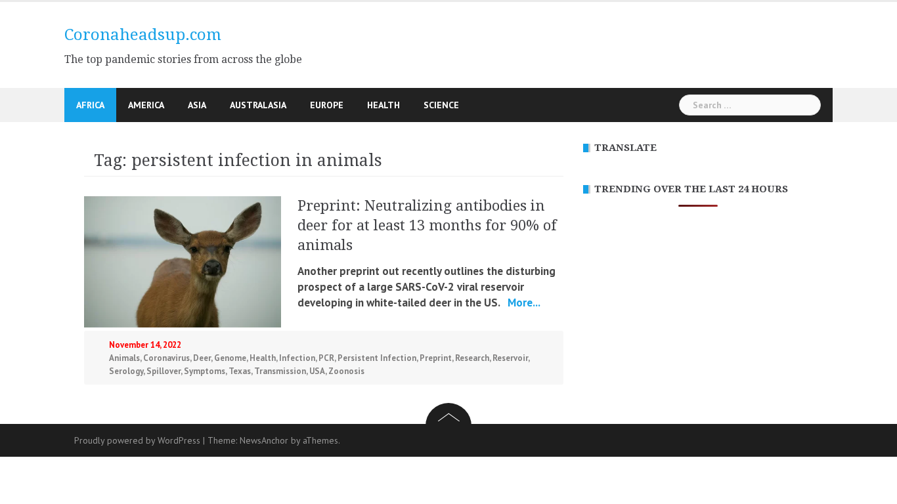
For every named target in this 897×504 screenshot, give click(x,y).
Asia (197, 105)
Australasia (258, 105)
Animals (124, 358)
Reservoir (510, 358)
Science (441, 105)
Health (383, 105)
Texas (240, 371)
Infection (297, 358)
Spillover (163, 371)
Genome (230, 358)
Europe (326, 105)
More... (522, 302)
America (146, 105)
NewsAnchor (264, 440)
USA (317, 371)
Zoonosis (346, 371)
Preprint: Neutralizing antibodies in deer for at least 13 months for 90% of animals (427, 225)
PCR (326, 358)
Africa (90, 105)
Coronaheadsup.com (142, 35)
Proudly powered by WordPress (137, 440)
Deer (202, 358)
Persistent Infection (377, 358)
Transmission (280, 371)
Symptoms (204, 371)
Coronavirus (166, 358)
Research (472, 358)
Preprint (436, 358)
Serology (126, 371)
